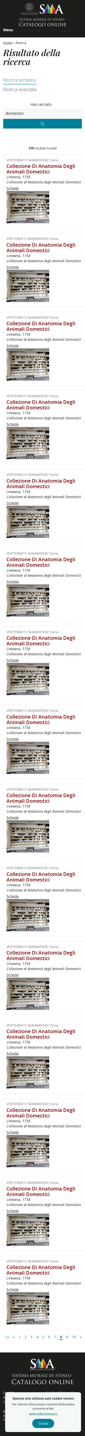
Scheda (13, 188)
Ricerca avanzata (20, 89)
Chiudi (43, 1423)
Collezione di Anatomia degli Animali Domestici (41, 169)
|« (7, 1337)
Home (7, 43)
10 (74, 1337)
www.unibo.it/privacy (43, 1414)
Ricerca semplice (19, 80)
